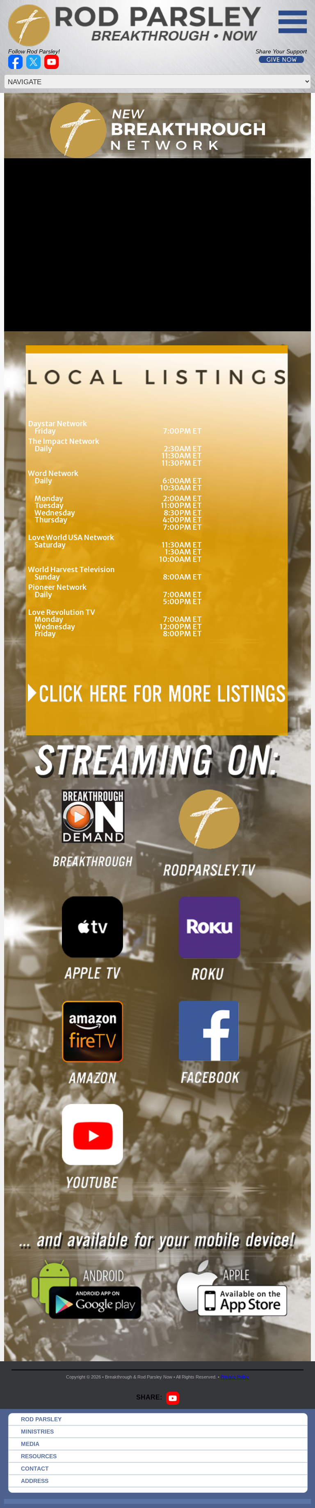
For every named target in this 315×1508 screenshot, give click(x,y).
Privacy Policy (235, 1376)
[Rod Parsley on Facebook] (16, 67)
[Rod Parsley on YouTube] (52, 67)
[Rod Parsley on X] (34, 67)
